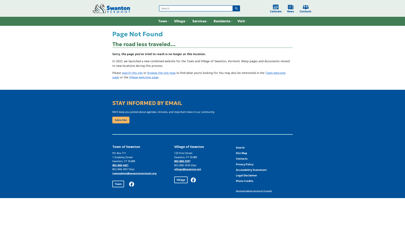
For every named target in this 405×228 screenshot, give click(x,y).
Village (181, 180)
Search (240, 147)
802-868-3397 (182, 161)
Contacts (241, 158)
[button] (164, 21)
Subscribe (121, 120)
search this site (132, 73)
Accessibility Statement (251, 170)
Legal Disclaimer (246, 175)
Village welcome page (144, 77)
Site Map (241, 153)
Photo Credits (244, 181)
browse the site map (161, 73)
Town (118, 184)
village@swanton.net (187, 169)
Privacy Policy (244, 164)
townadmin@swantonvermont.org (134, 173)
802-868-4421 (120, 165)
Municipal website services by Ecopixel (254, 191)
